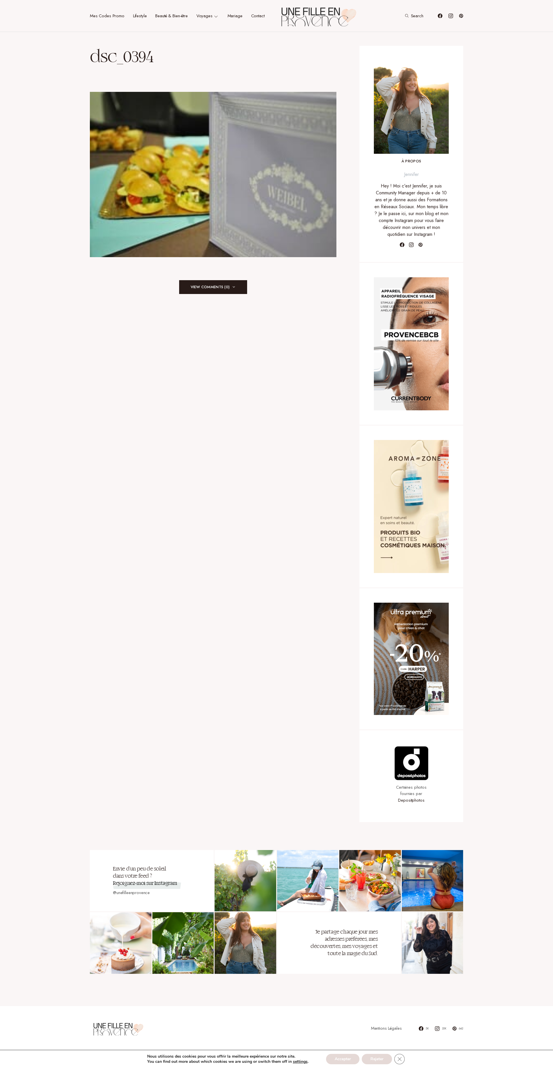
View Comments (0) (210, 287)
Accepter (343, 1059)
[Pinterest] (461, 16)
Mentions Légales (386, 1028)
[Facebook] (440, 16)
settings (300, 1061)
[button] (413, 15)
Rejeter (376, 1059)
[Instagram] (450, 16)
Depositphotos (411, 800)
